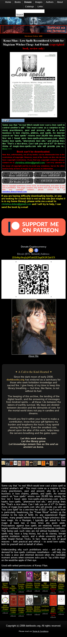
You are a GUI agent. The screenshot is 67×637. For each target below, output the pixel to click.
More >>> (7, 149)
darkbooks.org (15, 379)
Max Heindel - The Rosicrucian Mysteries (14, 590)
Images (38, 2)
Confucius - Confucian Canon (45, 609)
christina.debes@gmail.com (14, 191)
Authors (49, 2)
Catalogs (29, 6)
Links (40, 6)
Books (18, 2)
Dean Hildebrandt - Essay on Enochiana (6, 609)
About (60, 2)
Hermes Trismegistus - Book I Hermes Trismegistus (31, 611)
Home (8, 2)
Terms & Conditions (40, 631)
